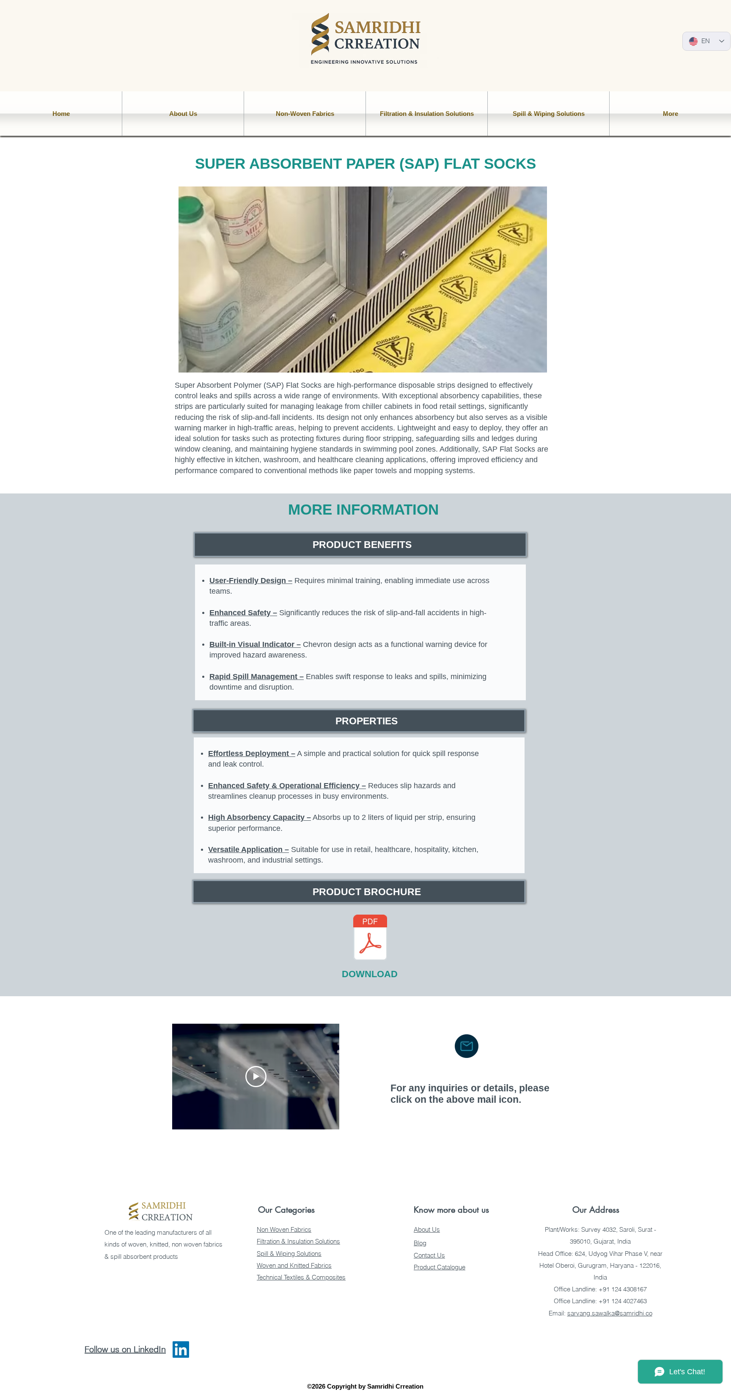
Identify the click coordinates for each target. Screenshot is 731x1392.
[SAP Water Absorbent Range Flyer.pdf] (370, 938)
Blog (420, 1243)
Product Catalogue (439, 1267)
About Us (427, 1229)
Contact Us (429, 1255)
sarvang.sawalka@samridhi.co (609, 1313)
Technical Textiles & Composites (301, 1277)
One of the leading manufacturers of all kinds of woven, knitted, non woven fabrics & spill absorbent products (163, 1244)
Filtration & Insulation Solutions (298, 1241)
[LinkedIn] (181, 1349)
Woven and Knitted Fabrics (294, 1265)
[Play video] (256, 1076)
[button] (183, 113)
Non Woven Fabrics (284, 1229)
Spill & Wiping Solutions (289, 1254)
